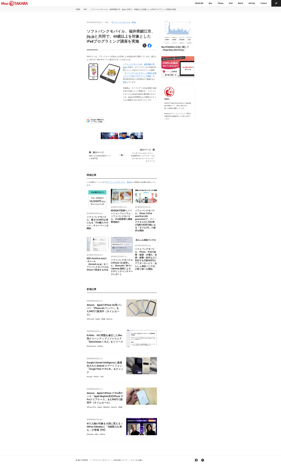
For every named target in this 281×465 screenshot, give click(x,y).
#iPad (134, 22)
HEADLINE (199, 3)
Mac (210, 3)
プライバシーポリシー (101, 460)
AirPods (252, 3)
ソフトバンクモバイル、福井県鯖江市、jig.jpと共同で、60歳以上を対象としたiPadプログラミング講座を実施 (133, 9)
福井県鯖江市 (149, 64)
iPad (230, 3)
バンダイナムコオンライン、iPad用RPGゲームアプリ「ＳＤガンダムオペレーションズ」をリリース (143, 155)
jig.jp (124, 67)
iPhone (220, 3)
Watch (240, 3)
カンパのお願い (137, 460)
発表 (124, 82)
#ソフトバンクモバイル (121, 22)
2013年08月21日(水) (94, 22)
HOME (78, 9)
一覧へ (121, 155)
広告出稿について (120, 460)
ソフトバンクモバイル (131, 64)
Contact (263, 3)
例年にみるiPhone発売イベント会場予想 (100, 155)
